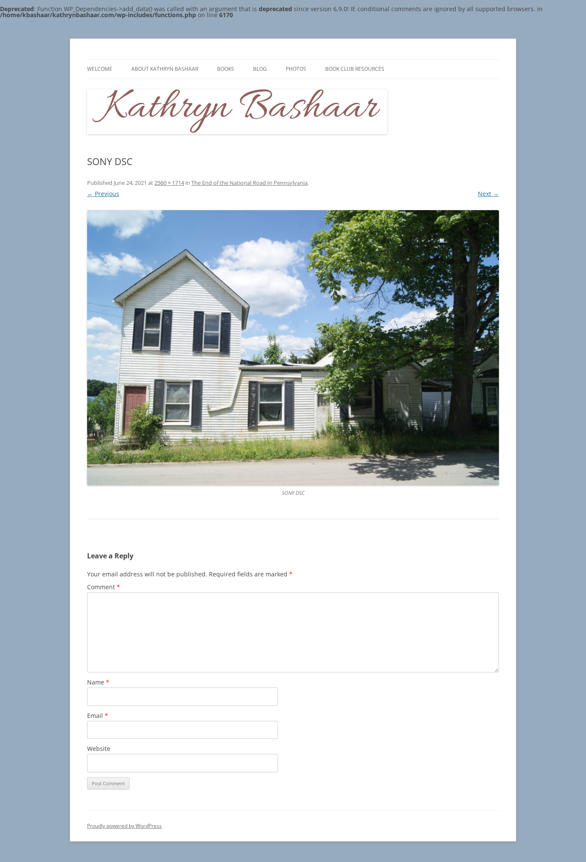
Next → (488, 194)
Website (98, 748)
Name (98, 682)
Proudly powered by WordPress (124, 825)
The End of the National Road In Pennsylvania (249, 183)
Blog (260, 68)
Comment (103, 587)
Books (225, 68)
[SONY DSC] (293, 347)
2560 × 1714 (169, 183)
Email (97, 715)
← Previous (103, 194)
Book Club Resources (354, 68)
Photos (296, 68)
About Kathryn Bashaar (164, 68)
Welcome (99, 68)
